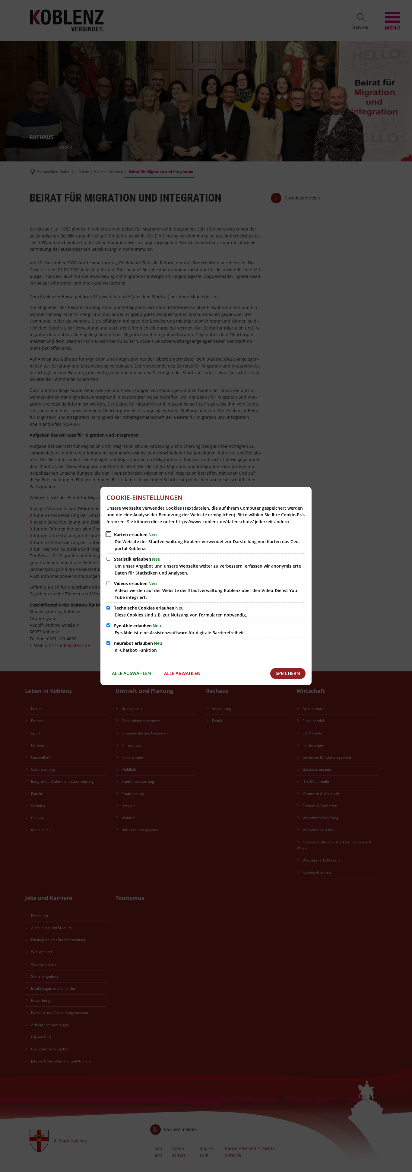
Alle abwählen (182, 673)
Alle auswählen (131, 673)
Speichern (288, 673)
